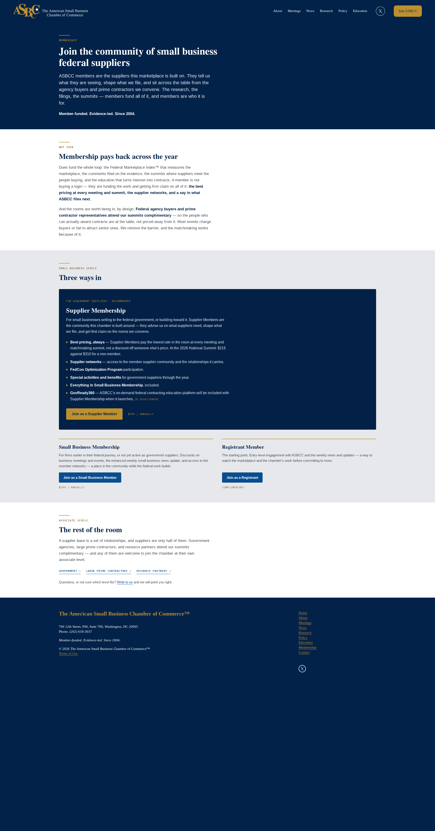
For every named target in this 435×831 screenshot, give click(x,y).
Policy (342, 11)
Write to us (125, 582)
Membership (307, 647)
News (310, 11)
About (277, 11)
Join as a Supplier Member (94, 414)
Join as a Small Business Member (90, 477)
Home (303, 613)
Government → (70, 570)
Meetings (294, 11)
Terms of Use (68, 653)
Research (326, 11)
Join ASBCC (408, 11)
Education (360, 11)
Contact (304, 652)
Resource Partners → (154, 570)
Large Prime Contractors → (108, 570)
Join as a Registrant (242, 477)
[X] (380, 11)
